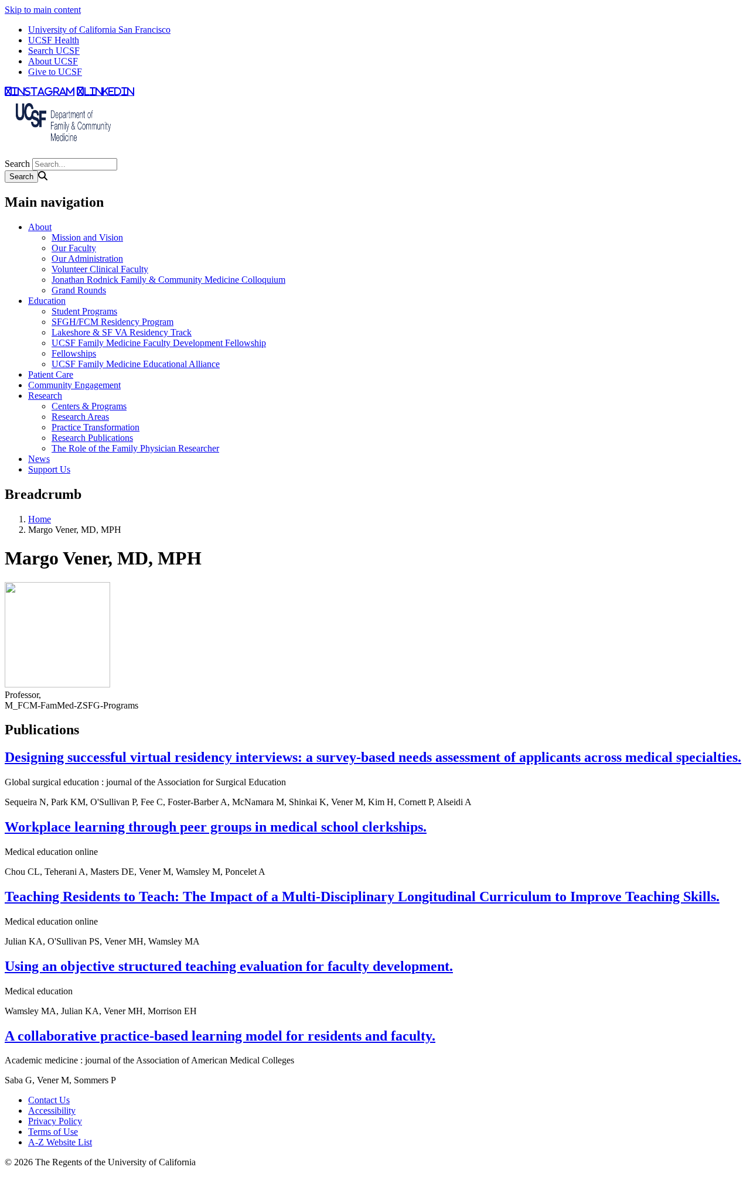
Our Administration (87, 259)
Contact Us (49, 1100)
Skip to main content (43, 10)
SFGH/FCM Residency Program (112, 322)
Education (47, 301)
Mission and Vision (87, 237)
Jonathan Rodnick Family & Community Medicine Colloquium (168, 280)
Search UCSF (54, 51)
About (40, 227)
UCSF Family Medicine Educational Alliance (136, 364)
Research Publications (92, 438)
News (39, 459)
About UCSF (53, 61)
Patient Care (50, 374)
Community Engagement (74, 385)
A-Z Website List (60, 1142)
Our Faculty (74, 248)
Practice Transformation (95, 427)
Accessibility (52, 1111)
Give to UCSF (55, 72)
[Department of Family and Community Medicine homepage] (63, 153)
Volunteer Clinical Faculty (100, 269)
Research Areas (80, 417)
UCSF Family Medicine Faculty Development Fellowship (159, 343)
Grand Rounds (79, 290)
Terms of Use (53, 1132)
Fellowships (74, 353)
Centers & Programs (89, 406)
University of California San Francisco (99, 30)
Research (45, 396)
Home (39, 519)
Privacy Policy (55, 1121)
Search (17, 164)
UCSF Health (53, 40)
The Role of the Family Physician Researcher (135, 448)
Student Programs (84, 311)
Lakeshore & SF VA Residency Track (122, 332)
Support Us (49, 469)
